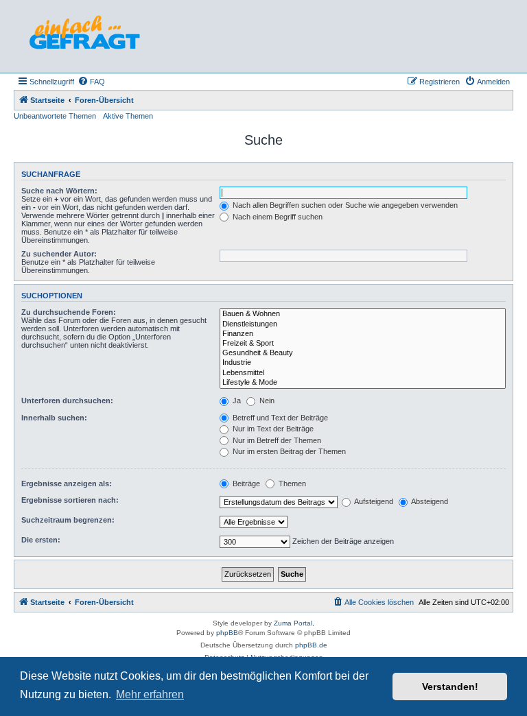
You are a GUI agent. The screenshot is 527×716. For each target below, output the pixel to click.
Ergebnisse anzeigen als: (66, 483)
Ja (236, 400)
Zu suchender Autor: (59, 254)
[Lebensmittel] (362, 373)
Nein (265, 400)
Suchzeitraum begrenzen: (68, 520)
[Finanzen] (362, 334)
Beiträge (245, 483)
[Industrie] (362, 363)
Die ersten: (40, 540)
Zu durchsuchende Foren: (68, 312)
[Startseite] (84, 36)
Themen (291, 483)
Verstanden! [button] (450, 686)
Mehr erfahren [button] (150, 694)
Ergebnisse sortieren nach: (70, 500)
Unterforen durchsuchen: (67, 400)
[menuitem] (91, 81)
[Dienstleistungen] (362, 324)
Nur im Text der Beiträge (272, 429)
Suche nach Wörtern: (59, 191)
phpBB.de (311, 645)
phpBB (227, 632)
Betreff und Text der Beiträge (279, 418)
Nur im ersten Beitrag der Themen (288, 451)
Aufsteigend (373, 501)
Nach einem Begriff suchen (277, 217)
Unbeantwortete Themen (55, 116)
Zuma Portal (293, 623)
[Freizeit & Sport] (362, 343)
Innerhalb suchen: (54, 418)
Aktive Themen (128, 116)
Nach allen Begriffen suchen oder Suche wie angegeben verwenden (344, 205)
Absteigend (429, 501)
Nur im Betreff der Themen (276, 440)
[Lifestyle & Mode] (362, 382)
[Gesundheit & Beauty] (362, 353)
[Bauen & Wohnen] (362, 314)
